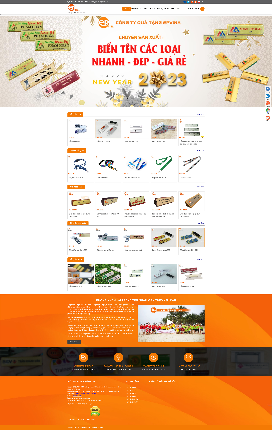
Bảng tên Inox (75, 114)
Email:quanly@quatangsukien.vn (97, 2)
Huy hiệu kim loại (132, 402)
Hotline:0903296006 (76, 2)
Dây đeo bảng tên (77, 150)
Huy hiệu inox (131, 396)
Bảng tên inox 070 (186, 141)
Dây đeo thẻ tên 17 (187, 178)
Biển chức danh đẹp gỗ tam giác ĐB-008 (134, 215)
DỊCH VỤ (179, 9)
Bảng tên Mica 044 (76, 286)
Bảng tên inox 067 (103, 141)
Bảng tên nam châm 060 (78, 250)
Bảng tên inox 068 (75, 141)
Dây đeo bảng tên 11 (76, 178)
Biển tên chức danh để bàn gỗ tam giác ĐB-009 (107, 215)
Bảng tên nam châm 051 (133, 250)
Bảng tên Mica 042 (131, 286)
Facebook (71, 419)
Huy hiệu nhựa (131, 387)
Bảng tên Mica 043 (104, 286)
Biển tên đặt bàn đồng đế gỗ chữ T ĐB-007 (162, 215)
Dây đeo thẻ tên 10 (104, 178)
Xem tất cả (201, 114)
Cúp (172, 9)
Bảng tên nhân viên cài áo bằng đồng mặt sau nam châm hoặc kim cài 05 (191, 251)
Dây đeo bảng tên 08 (159, 178)
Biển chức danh (76, 187)
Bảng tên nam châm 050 (161, 250)
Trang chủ (126, 9)
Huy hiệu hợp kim (132, 399)
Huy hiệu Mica (131, 393)
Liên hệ (197, 9)
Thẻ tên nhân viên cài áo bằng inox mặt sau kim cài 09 (163, 142)
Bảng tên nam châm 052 (106, 250)
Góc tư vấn (188, 9)
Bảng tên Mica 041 (159, 286)
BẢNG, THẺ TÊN (149, 9)
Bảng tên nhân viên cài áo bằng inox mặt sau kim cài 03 (136, 142)
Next (202, 132)
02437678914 (91, 394)
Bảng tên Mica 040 (187, 286)
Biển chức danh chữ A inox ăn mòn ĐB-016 (190, 215)
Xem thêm (74, 342)
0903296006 (77, 396)
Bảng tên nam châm (78, 223)
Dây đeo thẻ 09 (130, 178)
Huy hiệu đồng (131, 390)
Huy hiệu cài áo (163, 9)
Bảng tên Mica (76, 259)
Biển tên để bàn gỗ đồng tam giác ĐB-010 (79, 215)
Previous (71, 132)
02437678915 (80, 394)
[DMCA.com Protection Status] (95, 411)
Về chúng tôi (137, 9)
